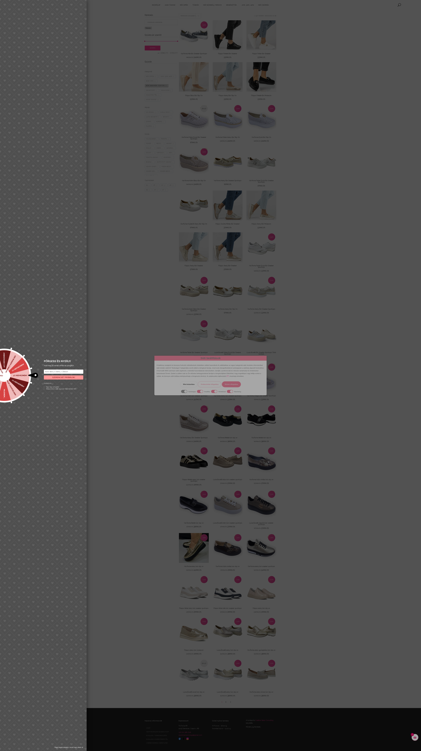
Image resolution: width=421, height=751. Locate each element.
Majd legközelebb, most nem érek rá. (69, 747)
